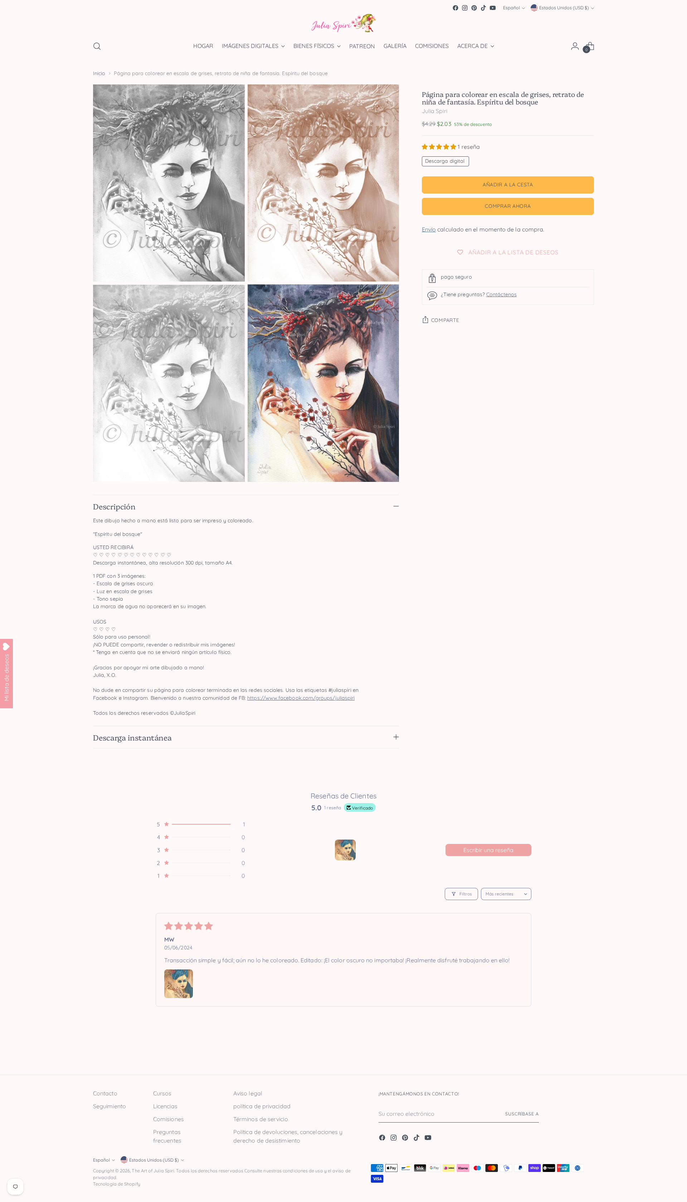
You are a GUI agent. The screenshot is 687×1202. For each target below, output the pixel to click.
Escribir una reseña (488, 850)
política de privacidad (262, 1106)
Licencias (165, 1106)
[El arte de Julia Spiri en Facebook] (455, 8)
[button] (440, 146)
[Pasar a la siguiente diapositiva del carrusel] (588, 1053)
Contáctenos (501, 295)
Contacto (105, 1093)
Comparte (445, 320)
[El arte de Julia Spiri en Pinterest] (474, 8)
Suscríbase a (522, 1114)
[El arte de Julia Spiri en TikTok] (483, 8)
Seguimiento (109, 1106)
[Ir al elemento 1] (345, 850)
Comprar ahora (508, 206)
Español (511, 8)
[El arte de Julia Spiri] (343, 23)
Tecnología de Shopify (116, 1184)
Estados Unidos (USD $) (564, 8)
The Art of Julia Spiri (153, 1170)
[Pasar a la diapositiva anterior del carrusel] (571, 1053)
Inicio (99, 73)
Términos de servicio (260, 1119)
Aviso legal (247, 1093)
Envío (429, 229)
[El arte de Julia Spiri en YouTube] (492, 8)
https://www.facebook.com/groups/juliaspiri (301, 698)
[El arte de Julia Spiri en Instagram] (465, 8)
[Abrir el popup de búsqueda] (97, 46)
